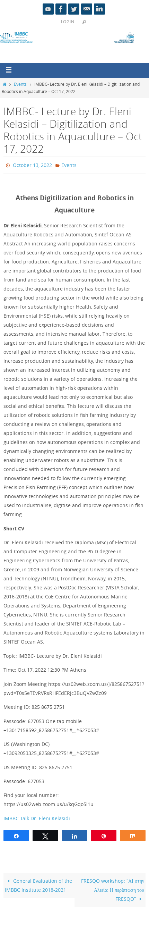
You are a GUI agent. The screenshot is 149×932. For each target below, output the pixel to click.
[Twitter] (73, 9)
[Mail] (86, 9)
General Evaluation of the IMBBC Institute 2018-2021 (38, 883)
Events (20, 84)
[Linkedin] (99, 9)
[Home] (4, 84)
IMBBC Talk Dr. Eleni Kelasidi (36, 816)
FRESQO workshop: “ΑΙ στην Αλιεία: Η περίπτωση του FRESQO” (112, 888)
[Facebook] (61, 9)
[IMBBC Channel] (48, 9)
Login (67, 21)
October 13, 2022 (32, 164)
